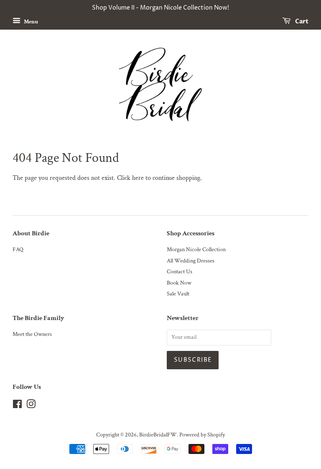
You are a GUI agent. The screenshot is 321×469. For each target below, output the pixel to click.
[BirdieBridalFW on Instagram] (31, 406)
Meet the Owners (32, 334)
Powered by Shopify (202, 435)
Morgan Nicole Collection (196, 249)
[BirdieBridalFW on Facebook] (17, 406)
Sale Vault (178, 294)
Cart (301, 21)
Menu (30, 21)
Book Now (179, 283)
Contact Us (179, 271)
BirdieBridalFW (158, 435)
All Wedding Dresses (190, 261)
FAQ (18, 249)
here (138, 178)
